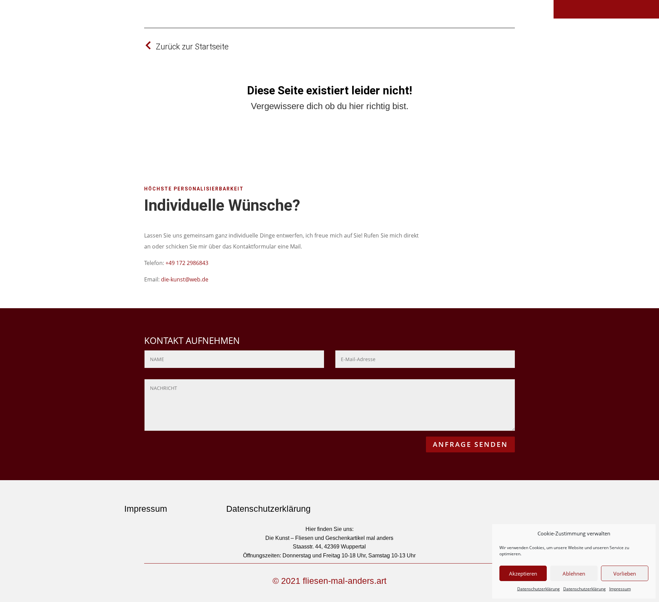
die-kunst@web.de (184, 279)
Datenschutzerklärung (538, 589)
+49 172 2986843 (186, 263)
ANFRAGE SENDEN (470, 444)
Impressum (620, 589)
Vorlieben (624, 573)
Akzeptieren (523, 573)
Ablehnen (574, 573)
